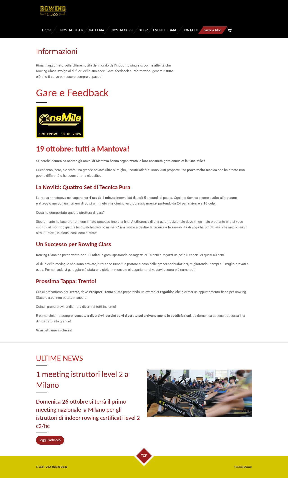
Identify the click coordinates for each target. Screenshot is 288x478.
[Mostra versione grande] (60, 122)
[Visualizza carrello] (229, 30)
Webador (248, 467)
